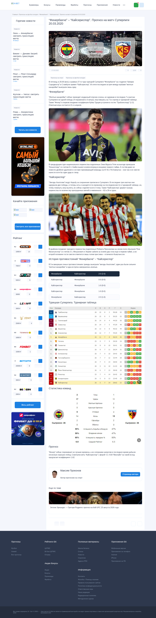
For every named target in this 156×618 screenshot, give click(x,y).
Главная (15, 14)
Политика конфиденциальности (90, 586)
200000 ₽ (19, 366)
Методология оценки (86, 599)
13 (29, 252)
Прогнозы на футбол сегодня (28, 14)
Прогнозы (87, 5)
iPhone (113, 558)
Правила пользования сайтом (89, 583)
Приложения (102, 5)
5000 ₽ (18, 280)
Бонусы (47, 5)
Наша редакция (84, 592)
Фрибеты (74, 5)
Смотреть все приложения (28, 227)
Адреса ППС (82, 561)
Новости (116, 5)
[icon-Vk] (56, 523)
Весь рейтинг (28, 405)
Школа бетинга (83, 548)
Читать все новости (28, 130)
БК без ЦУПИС (50, 551)
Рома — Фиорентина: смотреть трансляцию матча (23, 114)
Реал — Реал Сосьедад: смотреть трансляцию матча (24, 76)
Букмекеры (34, 5)
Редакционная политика (87, 595)
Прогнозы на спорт (57, 78)
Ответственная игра (85, 589)
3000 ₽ (18, 308)
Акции (47, 570)
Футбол (14, 548)
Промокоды (61, 5)
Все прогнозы (16, 555)
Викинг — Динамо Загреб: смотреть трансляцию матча (25, 56)
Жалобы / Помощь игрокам (88, 579)
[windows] (36, 252)
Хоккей (13, 551)
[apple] (40, 252)
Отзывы (47, 555)
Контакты (81, 576)
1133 (134, 70)
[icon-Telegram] (62, 523)
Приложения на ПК (118, 561)
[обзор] (36, 247)
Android (114, 555)
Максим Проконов (70, 470)
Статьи (80, 551)
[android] (38, 252)
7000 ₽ (18, 266)
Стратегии (82, 558)
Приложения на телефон (120, 551)
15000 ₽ (18, 352)
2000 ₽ (18, 394)
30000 (18, 294)
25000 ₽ (18, 323)
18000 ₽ (18, 337)
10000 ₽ (18, 252)
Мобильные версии (118, 548)
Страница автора (130, 474)
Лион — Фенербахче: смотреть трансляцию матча (23, 36)
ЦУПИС (47, 548)
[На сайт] (40, 247)
